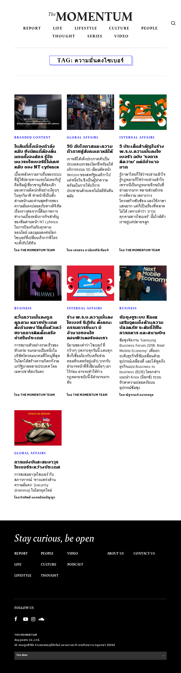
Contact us (144, 553)
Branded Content (32, 137)
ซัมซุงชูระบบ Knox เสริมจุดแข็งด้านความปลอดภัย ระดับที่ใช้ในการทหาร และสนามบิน (142, 324)
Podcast (75, 564)
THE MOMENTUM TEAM (37, 250)
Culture (119, 28)
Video (121, 36)
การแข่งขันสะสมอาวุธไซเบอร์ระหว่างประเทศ (37, 464)
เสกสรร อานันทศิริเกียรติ (91, 250)
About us (115, 553)
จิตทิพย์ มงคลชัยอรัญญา (37, 497)
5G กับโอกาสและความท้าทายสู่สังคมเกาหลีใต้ (90, 149)
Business (23, 308)
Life (57, 28)
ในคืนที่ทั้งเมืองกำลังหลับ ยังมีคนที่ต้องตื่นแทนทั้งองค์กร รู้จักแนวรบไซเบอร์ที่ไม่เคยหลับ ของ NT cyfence (36, 157)
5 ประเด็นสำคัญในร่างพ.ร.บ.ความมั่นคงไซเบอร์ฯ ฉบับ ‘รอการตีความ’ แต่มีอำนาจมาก (141, 157)
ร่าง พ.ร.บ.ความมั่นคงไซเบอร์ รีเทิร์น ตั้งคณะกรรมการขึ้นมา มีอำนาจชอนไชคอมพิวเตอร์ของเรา (90, 327)
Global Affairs (82, 137)
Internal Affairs (137, 137)
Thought (63, 36)
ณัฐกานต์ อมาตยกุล (139, 394)
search (173, 23)
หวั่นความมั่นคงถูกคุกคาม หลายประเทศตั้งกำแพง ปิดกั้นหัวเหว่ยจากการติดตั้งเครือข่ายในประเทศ (38, 327)
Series (94, 36)
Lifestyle (86, 28)
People (149, 28)
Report (32, 28)
